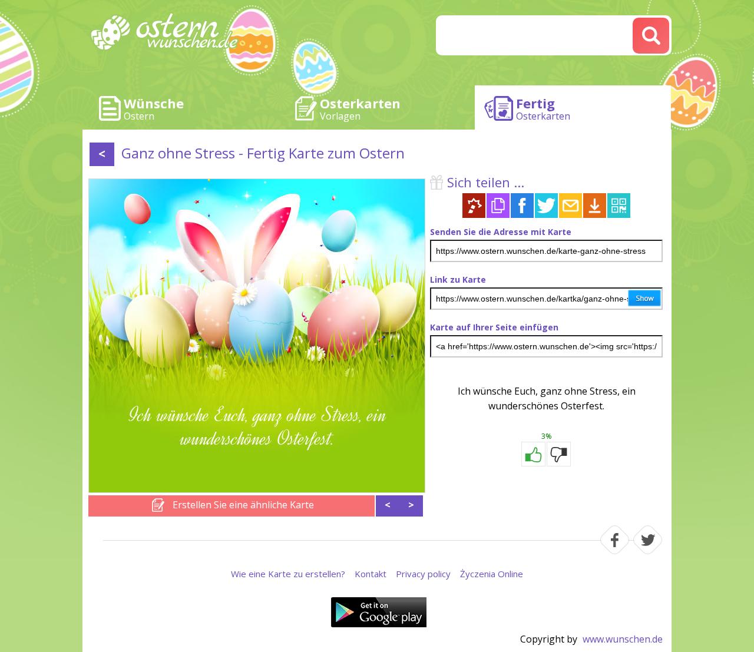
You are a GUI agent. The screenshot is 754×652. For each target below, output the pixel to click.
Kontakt (370, 574)
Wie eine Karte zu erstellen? (288, 574)
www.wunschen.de (623, 639)
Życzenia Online (491, 574)
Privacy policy (423, 574)
